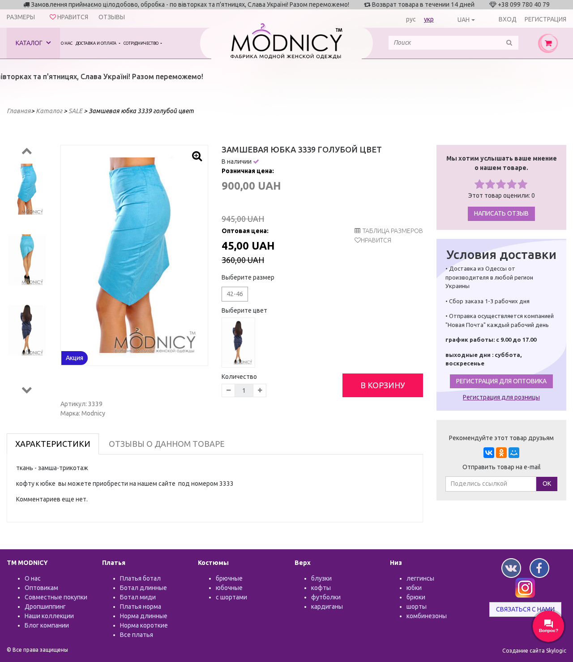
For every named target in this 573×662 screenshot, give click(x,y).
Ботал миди (138, 597)
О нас (67, 43)
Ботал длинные (143, 587)
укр (429, 19)
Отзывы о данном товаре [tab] (167, 443)
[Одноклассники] (501, 452)
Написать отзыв (501, 213)
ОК (547, 483)
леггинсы (420, 578)
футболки (326, 597)
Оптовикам (41, 587)
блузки (321, 578)
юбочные (229, 587)
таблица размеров (393, 230)
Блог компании (47, 625)
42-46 (235, 293)
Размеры (21, 17)
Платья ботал (140, 578)
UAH (464, 19)
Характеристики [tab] (52, 443)
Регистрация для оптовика (501, 381)
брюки (415, 597)
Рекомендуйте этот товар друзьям (501, 437)
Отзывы (111, 17)
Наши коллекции (49, 616)
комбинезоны (426, 616)
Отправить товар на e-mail (501, 467)
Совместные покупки (56, 597)
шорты (416, 606)
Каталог (30, 43)
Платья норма (140, 606)
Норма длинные (143, 616)
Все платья (136, 634)
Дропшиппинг (45, 606)
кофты (321, 587)
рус (411, 19)
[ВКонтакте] (488, 452)
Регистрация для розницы (501, 397)
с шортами (231, 597)
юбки (414, 587)
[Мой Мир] (514, 452)
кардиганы (327, 606)
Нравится (376, 240)
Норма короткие (144, 625)
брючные (229, 578)
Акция (74, 357)
